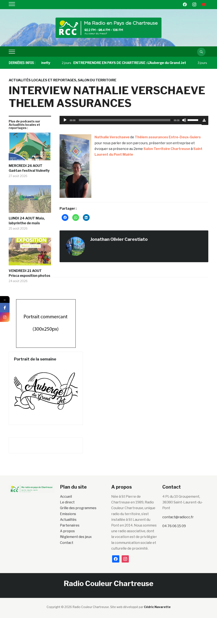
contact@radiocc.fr (178, 517)
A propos (67, 531)
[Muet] (184, 120)
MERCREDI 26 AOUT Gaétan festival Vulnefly (29, 168)
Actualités (68, 520)
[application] (131, 120)
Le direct (67, 502)
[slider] (193, 119)
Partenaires (69, 525)
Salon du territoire (97, 80)
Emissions (68, 514)
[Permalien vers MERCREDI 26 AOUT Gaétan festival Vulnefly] (30, 148)
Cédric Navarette (157, 607)
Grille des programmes (78, 508)
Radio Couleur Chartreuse (108, 583)
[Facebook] (5, 307)
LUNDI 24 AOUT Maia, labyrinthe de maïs (27, 220)
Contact (66, 543)
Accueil (66, 497)
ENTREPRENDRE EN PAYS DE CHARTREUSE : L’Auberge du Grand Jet (121, 63)
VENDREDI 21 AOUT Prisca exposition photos (29, 273)
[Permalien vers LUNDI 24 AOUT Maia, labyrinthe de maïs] (30, 200)
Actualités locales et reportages (42, 80)
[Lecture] (65, 120)
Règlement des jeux (76, 537)
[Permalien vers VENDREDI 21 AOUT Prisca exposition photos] (30, 253)
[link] (112, 137)
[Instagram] (5, 317)
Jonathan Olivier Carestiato (119, 239)
